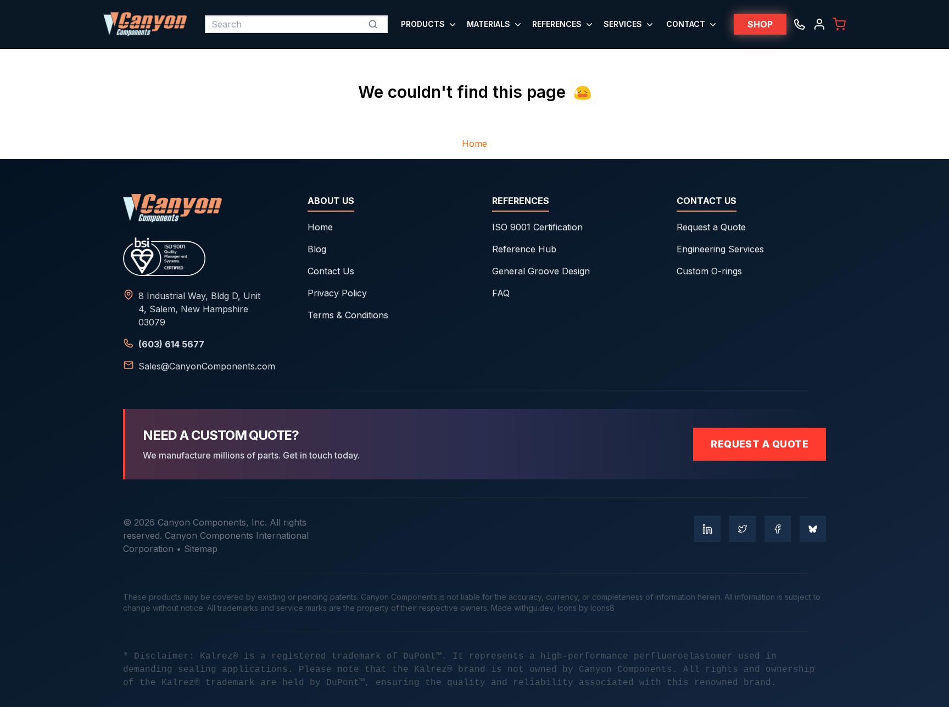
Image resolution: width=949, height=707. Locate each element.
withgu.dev (533, 607)
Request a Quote (711, 227)
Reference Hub (524, 249)
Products (423, 24)
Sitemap (200, 548)
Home (474, 143)
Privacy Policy (337, 293)
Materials (488, 24)
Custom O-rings (709, 271)
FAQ (501, 293)
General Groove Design (541, 271)
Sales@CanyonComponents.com (206, 366)
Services (623, 24)
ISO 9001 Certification (537, 227)
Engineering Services (720, 249)
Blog (317, 249)
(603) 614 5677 (171, 344)
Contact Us (331, 271)
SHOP (760, 24)
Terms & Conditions (348, 315)
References (557, 24)
